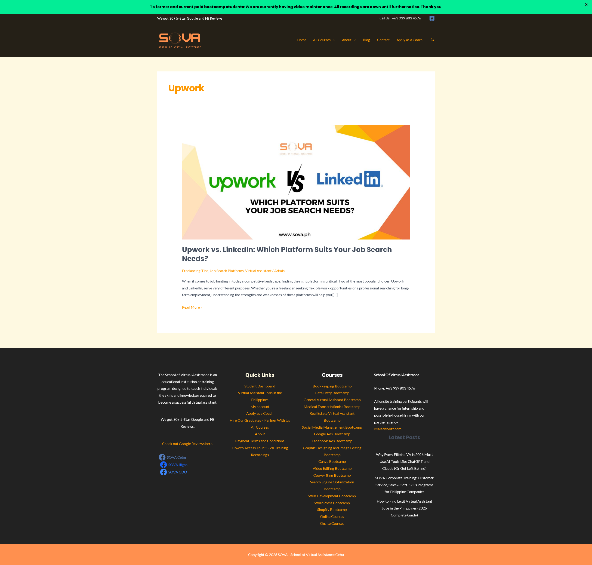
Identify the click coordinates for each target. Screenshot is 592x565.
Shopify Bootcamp (332, 509)
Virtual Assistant (258, 270)
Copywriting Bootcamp (332, 475)
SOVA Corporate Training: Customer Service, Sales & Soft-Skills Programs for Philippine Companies (404, 485)
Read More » (192, 306)
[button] (333, 40)
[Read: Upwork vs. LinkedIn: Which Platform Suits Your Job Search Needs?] (296, 182)
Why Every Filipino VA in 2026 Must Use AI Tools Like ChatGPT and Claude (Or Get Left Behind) (404, 461)
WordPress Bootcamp (332, 503)
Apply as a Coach (409, 40)
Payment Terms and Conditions (259, 441)
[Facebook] (432, 18)
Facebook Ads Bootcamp (332, 441)
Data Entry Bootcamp (332, 392)
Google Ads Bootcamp (332, 434)
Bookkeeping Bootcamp (332, 386)
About (347, 40)
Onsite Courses (332, 523)
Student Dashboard (259, 386)
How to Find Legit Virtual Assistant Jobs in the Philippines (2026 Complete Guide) (404, 508)
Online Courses (332, 516)
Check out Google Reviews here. (187, 443)
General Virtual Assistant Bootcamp (332, 399)
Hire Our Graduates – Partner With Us (260, 420)
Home (301, 40)
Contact (383, 40)
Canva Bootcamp (332, 461)
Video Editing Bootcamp (332, 468)
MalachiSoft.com (387, 429)
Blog (366, 40)
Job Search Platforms (227, 270)
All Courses (322, 40)
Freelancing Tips (195, 270)
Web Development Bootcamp (332, 496)
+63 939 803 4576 (406, 18)
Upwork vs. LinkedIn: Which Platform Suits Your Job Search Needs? (287, 254)
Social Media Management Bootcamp (332, 427)
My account (259, 406)
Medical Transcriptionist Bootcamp (332, 406)
